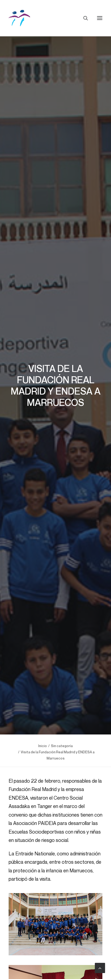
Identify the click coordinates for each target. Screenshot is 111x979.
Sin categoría (62, 746)
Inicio (42, 746)
